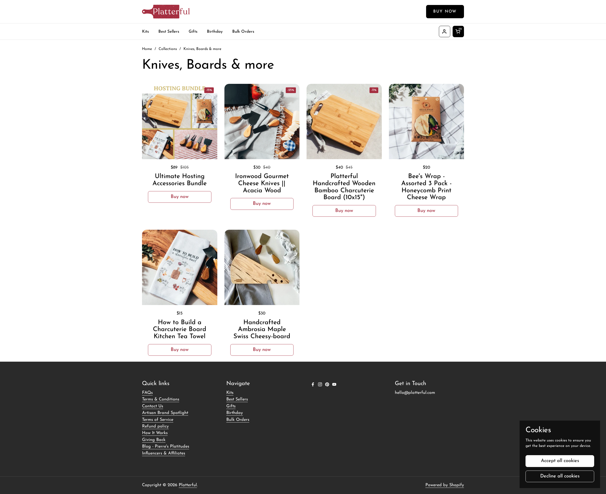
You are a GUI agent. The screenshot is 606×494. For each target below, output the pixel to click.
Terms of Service (157, 420)
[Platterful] (166, 11)
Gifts (231, 406)
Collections (168, 49)
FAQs (147, 393)
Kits (229, 393)
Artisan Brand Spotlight (165, 413)
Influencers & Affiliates (163, 453)
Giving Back (153, 440)
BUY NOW (445, 11)
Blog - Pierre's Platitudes (165, 447)
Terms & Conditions (160, 399)
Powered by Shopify (444, 485)
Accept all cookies (560, 460)
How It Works (155, 433)
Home (147, 49)
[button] (458, 31)
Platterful (188, 485)
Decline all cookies (559, 476)
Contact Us (152, 406)
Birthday (234, 413)
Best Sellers (237, 399)
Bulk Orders (237, 420)
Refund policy (155, 426)
